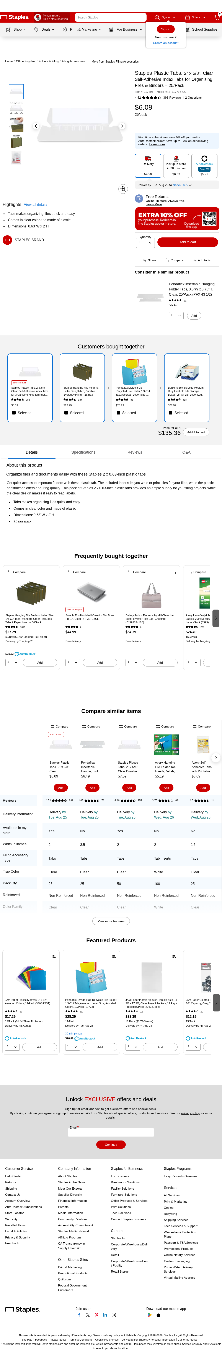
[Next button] (122, 126)
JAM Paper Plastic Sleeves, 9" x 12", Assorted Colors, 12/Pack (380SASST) (27, 1001)
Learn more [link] (157, 144)
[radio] (148, 166)
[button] (142, 17)
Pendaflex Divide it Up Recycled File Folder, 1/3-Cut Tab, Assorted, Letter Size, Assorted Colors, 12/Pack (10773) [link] (133, 391)
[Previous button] (36, 126)
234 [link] (80, 400)
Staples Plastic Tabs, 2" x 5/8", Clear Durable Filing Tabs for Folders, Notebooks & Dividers (128, 767)
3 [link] (141, 627)
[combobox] (111, 17)
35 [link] (132, 400)
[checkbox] (30, 413)
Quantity (145, 236)
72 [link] (185, 300)
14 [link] (212, 800)
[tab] (32, 452)
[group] (31, 618)
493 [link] (185, 400)
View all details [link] (35, 204)
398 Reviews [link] (172, 97)
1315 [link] (22, 627)
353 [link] (140, 800)
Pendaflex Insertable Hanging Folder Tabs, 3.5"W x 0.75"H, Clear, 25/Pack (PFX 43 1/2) (192, 289)
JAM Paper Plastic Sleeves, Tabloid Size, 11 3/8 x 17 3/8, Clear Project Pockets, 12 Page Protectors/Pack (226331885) (151, 1003)
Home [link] (9, 61)
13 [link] (141, 1011)
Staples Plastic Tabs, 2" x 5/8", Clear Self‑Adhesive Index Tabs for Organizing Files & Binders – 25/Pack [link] (30, 391)
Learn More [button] (154, 204)
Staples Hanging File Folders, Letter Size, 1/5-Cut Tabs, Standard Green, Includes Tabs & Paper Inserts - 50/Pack (29, 619)
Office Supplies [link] (25, 61)
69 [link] (176, 800)
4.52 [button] (138, 97)
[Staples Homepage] (14, 17)
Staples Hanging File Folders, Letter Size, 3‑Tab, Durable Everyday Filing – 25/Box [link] (81, 391)
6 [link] (81, 627)
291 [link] (202, 627)
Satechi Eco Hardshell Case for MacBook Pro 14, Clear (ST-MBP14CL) (89, 617)
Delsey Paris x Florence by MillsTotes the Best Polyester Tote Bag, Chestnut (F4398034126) (150, 619)
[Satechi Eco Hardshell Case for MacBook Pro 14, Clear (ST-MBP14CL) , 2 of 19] (91, 594)
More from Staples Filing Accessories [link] (115, 61)
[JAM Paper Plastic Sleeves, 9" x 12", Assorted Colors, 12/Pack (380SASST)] (31, 979)
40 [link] (202, 1011)
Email (74, 1127)
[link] (52, 17)
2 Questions (193, 97)
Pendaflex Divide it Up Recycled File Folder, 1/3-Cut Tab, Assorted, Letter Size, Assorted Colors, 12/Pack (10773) (91, 1003)
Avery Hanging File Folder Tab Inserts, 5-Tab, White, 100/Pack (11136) (166, 767)
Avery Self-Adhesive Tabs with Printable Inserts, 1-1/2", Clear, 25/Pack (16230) (202, 767)
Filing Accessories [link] (73, 61)
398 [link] (28, 400)
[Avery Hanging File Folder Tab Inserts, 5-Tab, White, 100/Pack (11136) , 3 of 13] (166, 745)
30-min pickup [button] (73, 1033)
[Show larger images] (123, 189)
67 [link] (21, 1011)
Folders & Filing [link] (49, 61)
